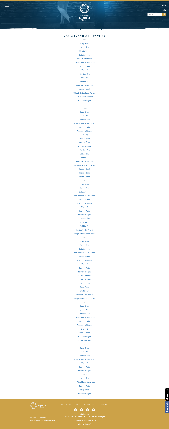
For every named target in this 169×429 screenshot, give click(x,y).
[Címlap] (84, 12)
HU (162, 5)
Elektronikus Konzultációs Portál (84, 420)
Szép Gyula (84, 43)
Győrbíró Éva (84, 82)
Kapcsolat (102, 404)
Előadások (66, 404)
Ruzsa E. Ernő (84, 89)
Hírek (77, 404)
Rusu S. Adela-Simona (84, 97)
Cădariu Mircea (84, 51)
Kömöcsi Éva (85, 74)
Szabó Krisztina (84, 276)
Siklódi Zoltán (84, 66)
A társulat (88, 404)
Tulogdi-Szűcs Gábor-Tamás (84, 93)
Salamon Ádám (84, 139)
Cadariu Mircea (84, 55)
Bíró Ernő (84, 70)
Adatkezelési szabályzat (96, 417)
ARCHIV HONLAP (84, 424)
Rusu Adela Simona (84, 131)
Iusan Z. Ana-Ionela (84, 59)
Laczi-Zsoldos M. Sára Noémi (84, 62)
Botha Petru (84, 78)
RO (166, 5)
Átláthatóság (84, 414)
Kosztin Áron (84, 47)
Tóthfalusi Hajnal (84, 101)
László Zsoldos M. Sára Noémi (84, 382)
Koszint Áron (84, 378)
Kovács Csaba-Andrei (84, 85)
